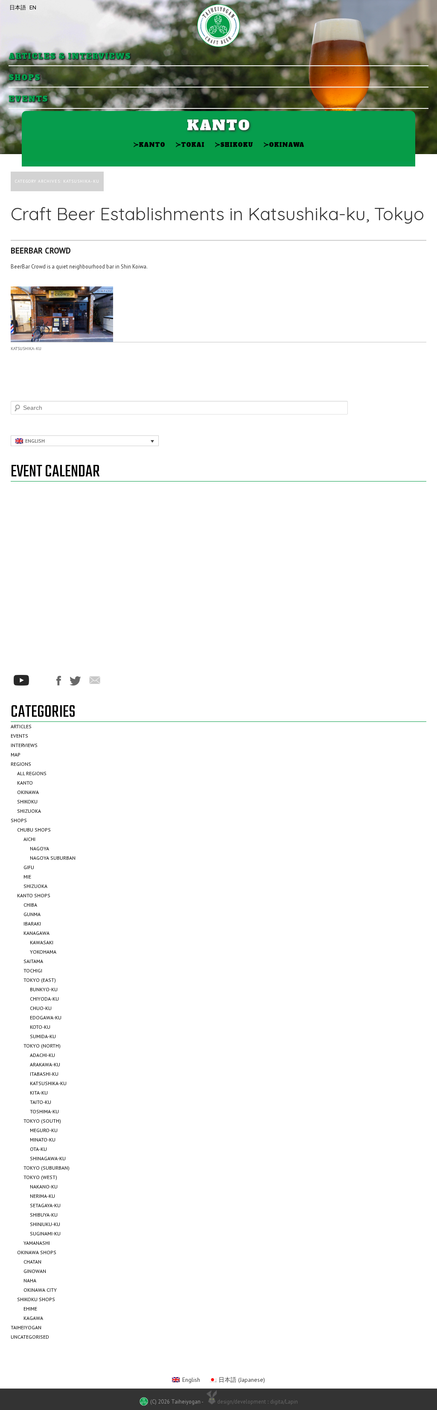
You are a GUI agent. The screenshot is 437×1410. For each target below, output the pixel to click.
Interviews (24, 745)
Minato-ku (42, 1139)
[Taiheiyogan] (218, 25)
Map (15, 754)
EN (32, 7)
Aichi (29, 839)
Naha (29, 1280)
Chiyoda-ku (44, 998)
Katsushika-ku (26, 348)
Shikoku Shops (36, 1299)
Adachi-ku (42, 1055)
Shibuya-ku (44, 1214)
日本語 (17, 7)
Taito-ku (40, 1102)
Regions (21, 764)
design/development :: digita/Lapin (257, 1401)
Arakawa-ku (45, 1064)
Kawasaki (41, 942)
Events (28, 99)
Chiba (30, 905)
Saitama (33, 961)
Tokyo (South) (42, 1121)
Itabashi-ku (44, 1074)
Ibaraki (32, 923)
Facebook (58, 681)
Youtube (21, 680)
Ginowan (34, 1271)
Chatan (32, 1261)
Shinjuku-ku (45, 1224)
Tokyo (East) (39, 980)
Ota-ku (38, 1149)
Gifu (28, 867)
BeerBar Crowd (41, 250)
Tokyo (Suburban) (46, 1168)
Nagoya (39, 848)
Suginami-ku (45, 1233)
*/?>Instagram (43, 680)
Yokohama (43, 952)
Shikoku (234, 144)
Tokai (189, 144)
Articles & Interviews (70, 56)
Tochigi (32, 970)
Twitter (75, 681)
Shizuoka (29, 811)
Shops (25, 78)
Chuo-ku (41, 1008)
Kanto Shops (33, 895)
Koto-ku (40, 1027)
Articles (21, 726)
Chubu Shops (34, 829)
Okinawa (283, 144)
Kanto (149, 144)
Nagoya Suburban (53, 858)
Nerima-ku (42, 1196)
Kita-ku (39, 1092)
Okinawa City (40, 1290)
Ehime (30, 1308)
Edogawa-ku (45, 1017)
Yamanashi (36, 1243)
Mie (27, 876)
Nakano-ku (44, 1186)
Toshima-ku (44, 1111)
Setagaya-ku (45, 1205)
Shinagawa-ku (48, 1158)
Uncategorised (30, 1337)
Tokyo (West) (40, 1177)
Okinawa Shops (36, 1252)
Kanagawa (36, 933)
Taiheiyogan (26, 1327)
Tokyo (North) (42, 1045)
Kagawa (33, 1318)
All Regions (32, 773)
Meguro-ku (44, 1130)
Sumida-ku (43, 1036)
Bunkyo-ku (44, 989)
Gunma (32, 914)
